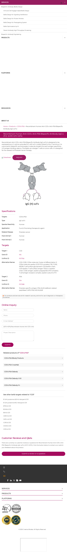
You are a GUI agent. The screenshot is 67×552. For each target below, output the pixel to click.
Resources (5, 108)
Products (5, 37)
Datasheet (7, 157)
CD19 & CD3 (7, 429)
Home (5, 126)
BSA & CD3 (6, 412)
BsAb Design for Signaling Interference (15, 14)
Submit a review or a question (33, 454)
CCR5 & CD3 (7, 422)
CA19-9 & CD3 (7, 416)
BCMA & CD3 (7, 409)
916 (20, 255)
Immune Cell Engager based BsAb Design (16, 11)
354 (20, 280)
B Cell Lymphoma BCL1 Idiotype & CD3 (15, 402)
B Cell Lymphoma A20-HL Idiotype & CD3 (15, 399)
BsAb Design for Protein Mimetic (13, 18)
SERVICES (5, 2)
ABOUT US (5, 121)
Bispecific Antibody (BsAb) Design (11, 7)
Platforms (5, 73)
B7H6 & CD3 (7, 406)
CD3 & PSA (20, 126)
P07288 (21, 284)
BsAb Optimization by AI (11, 26)
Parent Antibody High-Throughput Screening (17, 30)
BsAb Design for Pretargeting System (15, 22)
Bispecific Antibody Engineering (11, 34)
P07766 (21, 258)
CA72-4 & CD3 (7, 419)
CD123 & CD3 (7, 426)
